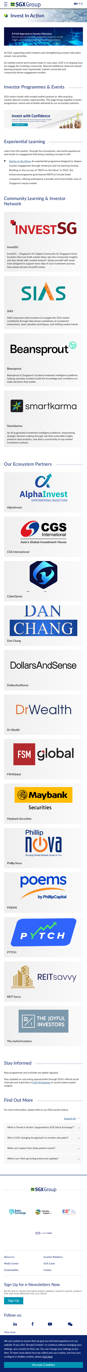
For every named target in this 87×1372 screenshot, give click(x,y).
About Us (9, 1257)
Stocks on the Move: (20, 161)
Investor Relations (53, 1257)
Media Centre (11, 1263)
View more (9, 1332)
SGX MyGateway (41, 1082)
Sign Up (13, 1300)
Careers (47, 1270)
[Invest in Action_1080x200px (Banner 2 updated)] (43, 127)
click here (47, 1356)
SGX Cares (49, 1263)
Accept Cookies (43, 1364)
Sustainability (11, 1270)
